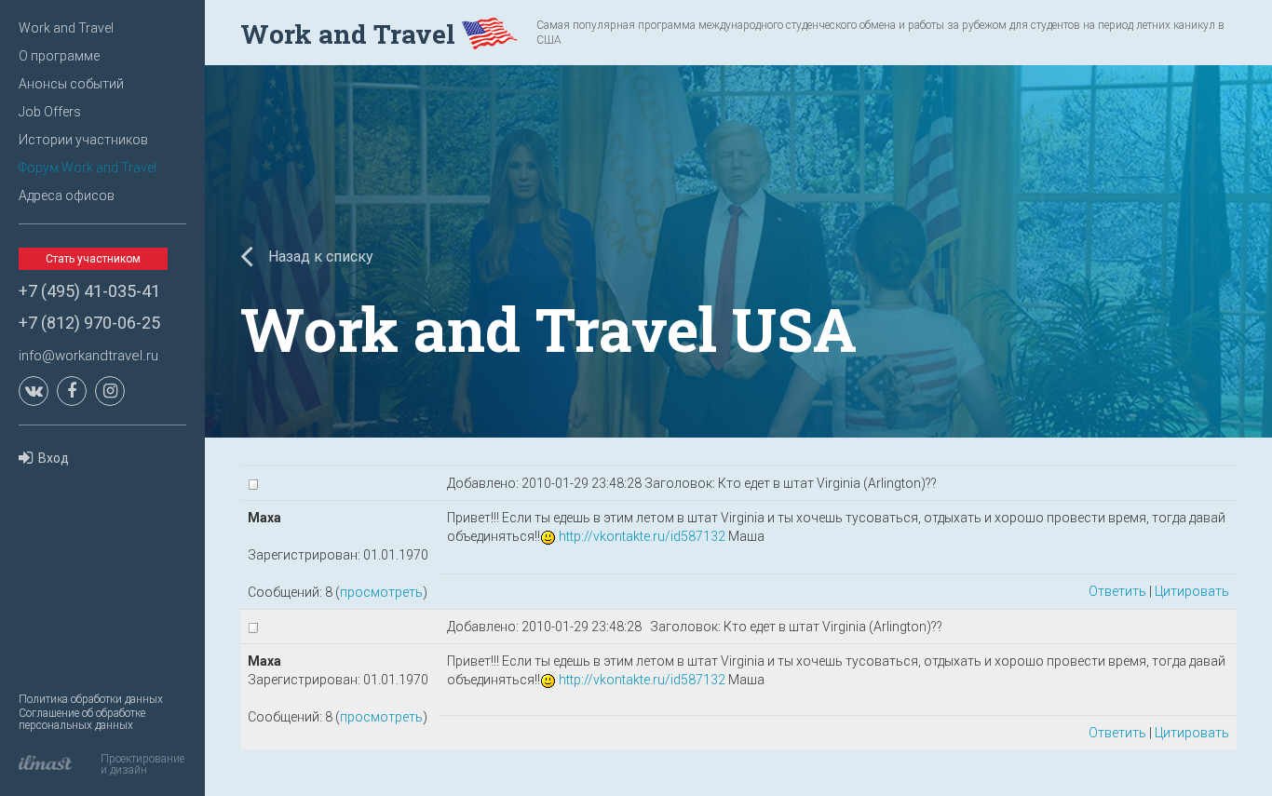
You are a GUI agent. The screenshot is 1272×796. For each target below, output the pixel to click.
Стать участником (93, 258)
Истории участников (83, 139)
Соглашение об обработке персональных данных (82, 719)
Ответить (1117, 591)
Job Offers (50, 111)
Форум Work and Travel (87, 167)
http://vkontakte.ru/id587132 (642, 536)
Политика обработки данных (91, 699)
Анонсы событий (71, 83)
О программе (59, 55)
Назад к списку (318, 256)
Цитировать (1192, 591)
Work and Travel (66, 27)
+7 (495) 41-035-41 (89, 291)
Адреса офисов (67, 195)
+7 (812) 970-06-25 (89, 322)
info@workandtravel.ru (88, 355)
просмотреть (381, 592)
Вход (53, 458)
